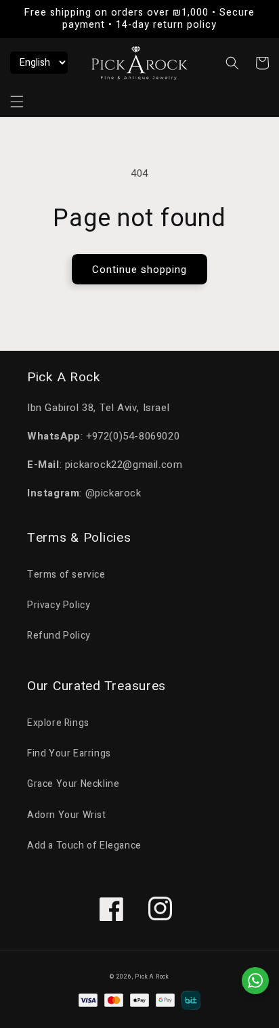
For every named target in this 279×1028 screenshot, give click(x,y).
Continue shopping (139, 269)
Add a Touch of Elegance (84, 845)
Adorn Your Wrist (66, 815)
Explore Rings (58, 723)
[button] (17, 101)
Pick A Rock (152, 976)
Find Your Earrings (69, 753)
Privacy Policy (58, 605)
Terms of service (66, 574)
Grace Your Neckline (73, 784)
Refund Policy (59, 635)
